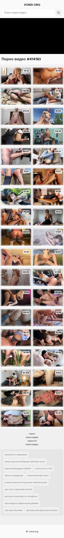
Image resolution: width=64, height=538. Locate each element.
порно (32, 434)
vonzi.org (32, 4)
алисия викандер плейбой (18, 468)
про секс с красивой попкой (18, 489)
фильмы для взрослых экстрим (41, 510)
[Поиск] (58, 13)
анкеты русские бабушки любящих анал (25, 461)
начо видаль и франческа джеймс (22, 503)
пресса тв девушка (14, 475)
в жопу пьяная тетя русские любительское (26, 482)
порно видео (32, 437)
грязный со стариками (16, 454)
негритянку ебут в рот (38, 475)
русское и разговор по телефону (21, 496)
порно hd (32, 441)
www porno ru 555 (43, 468)
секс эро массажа (13, 510)
